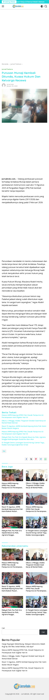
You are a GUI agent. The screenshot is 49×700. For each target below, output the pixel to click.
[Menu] (3, 6)
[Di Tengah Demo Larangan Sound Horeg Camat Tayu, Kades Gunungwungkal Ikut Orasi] (36, 522)
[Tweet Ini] (31, 459)
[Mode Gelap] (42, 6)
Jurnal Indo (10, 84)
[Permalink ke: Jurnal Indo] (4, 85)
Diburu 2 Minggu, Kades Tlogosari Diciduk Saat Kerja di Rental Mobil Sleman (24, 422)
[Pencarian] (45, 6)
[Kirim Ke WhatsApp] (45, 459)
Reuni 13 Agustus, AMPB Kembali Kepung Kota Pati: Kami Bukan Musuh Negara (24, 427)
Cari (3, 628)
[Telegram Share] (40, 459)
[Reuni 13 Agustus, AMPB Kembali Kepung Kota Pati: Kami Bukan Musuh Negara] (12, 499)
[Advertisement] (24, 36)
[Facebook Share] (26, 459)
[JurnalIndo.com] (18, 6)
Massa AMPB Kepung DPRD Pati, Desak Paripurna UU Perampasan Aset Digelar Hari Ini (22, 416)
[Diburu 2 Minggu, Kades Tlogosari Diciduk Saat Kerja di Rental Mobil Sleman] (36, 475)
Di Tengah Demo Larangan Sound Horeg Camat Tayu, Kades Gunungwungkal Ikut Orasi (23, 444)
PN (4, 451)
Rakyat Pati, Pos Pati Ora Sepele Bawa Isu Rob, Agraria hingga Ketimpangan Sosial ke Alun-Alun (24, 438)
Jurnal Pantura (7, 69)
